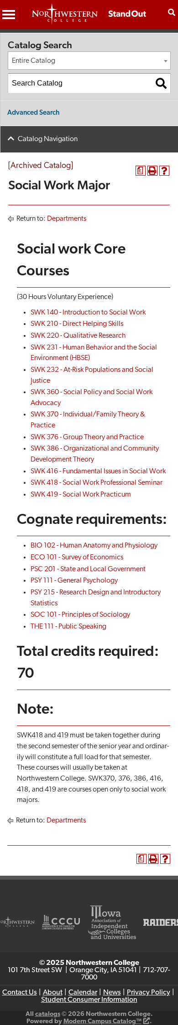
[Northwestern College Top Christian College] (89, 18)
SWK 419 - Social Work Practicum (81, 494)
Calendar (82, 992)
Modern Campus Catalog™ (102, 1021)
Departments (66, 219)
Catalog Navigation (48, 139)
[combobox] (89, 60)
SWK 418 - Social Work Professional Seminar (96, 483)
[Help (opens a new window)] (164, 171)
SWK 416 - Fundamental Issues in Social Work (98, 471)
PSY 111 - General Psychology (74, 580)
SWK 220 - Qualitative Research (78, 336)
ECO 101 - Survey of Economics (77, 557)
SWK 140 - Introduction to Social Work (88, 312)
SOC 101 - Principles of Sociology (80, 615)
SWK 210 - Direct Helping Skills (77, 324)
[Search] (161, 83)
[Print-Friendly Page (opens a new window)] (152, 171)
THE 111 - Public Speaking (68, 626)
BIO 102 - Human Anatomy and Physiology (94, 545)
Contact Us (19, 992)
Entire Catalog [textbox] (33, 61)
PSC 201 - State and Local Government (88, 569)
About (53, 992)
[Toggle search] (171, 12)
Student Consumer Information (89, 1000)
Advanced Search (33, 113)
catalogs (47, 1014)
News (112, 992)
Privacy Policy (148, 992)
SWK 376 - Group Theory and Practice (87, 437)
